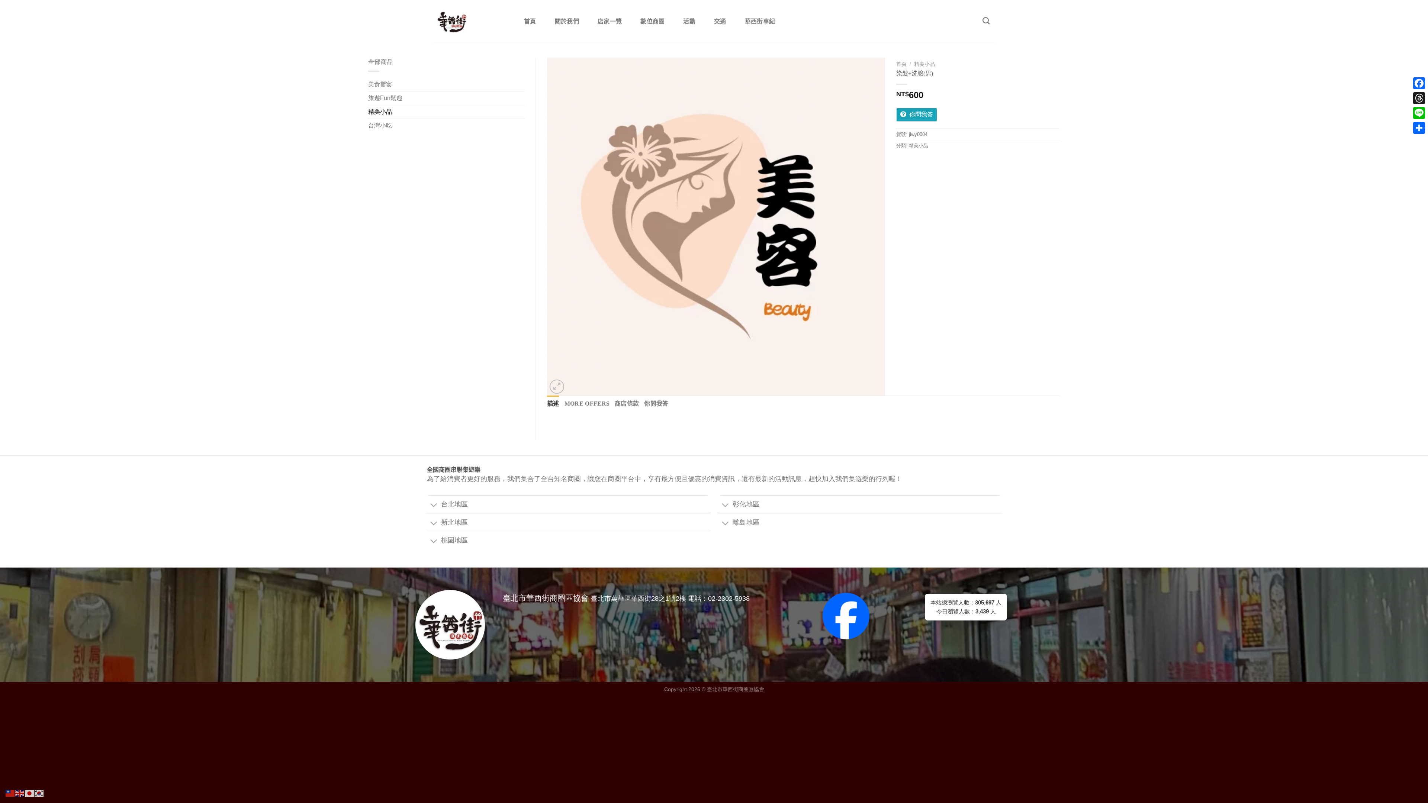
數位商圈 (652, 21)
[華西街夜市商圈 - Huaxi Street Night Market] (471, 21)
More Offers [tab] (587, 403)
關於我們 (567, 21)
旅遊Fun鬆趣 (385, 98)
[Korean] (39, 793)
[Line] (1419, 113)
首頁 (530, 21)
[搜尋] (986, 20)
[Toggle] (433, 505)
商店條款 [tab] (627, 403)
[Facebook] (1419, 83)
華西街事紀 (760, 21)
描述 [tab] (553, 403)
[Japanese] (30, 793)
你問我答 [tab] (656, 403)
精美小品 (380, 112)
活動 (689, 21)
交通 (720, 21)
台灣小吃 (380, 125)
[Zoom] (557, 387)
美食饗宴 (380, 84)
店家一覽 (610, 21)
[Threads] (1419, 98)
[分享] (1419, 127)
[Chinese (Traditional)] (10, 793)
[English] (20, 793)
